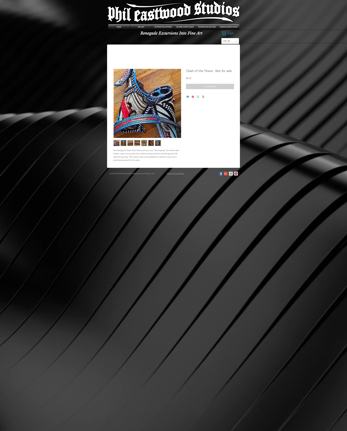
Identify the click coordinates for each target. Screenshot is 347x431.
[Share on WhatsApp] (198, 96)
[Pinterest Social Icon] (236, 174)
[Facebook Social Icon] (220, 174)
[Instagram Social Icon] (231, 174)
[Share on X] (203, 96)
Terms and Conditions (175, 173)
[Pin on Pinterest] (193, 96)
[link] (230, 33)
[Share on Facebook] (187, 96)
